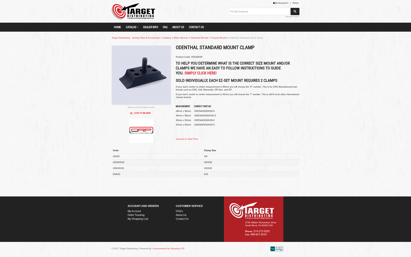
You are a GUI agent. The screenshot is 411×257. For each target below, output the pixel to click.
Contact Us (196, 27)
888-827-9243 (259, 234)
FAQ (165, 27)
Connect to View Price (187, 139)
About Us (178, 27)
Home (296, 3)
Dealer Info (150, 27)
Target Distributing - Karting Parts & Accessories (136, 37)
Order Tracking (136, 215)
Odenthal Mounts (199, 37)
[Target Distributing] (133, 11)
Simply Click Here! (200, 73)
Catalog (131, 27)
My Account (281, 3)
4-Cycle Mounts (219, 37)
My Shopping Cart (138, 218)
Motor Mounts (181, 37)
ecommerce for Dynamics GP (169, 248)
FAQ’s (179, 211)
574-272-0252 (262, 231)
